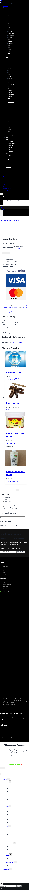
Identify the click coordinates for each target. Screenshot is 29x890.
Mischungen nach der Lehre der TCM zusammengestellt (16, 803)
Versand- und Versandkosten (12, 874)
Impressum (6, 574)
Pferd (7, 826)
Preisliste (5, 588)
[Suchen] (17, 490)
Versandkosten (7, 584)
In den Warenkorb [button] (10, 379)
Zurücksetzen (16, 248)
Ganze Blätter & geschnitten (14, 856)
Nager (9, 867)
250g (17, 342)
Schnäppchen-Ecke (10, 509)
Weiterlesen (9, 443)
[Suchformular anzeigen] (1, 194)
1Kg (14, 342)
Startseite (5, 777)
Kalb (26, 305)
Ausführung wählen (11, 410)
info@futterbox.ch (10, 704)
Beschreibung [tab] (8, 311)
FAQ (4, 582)
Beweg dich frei (13, 372)
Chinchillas (10, 852)
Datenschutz (6, 572)
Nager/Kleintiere (9, 505)
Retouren (5, 586)
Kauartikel (4, 307)
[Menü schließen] (0, 774)
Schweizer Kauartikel (13, 307)
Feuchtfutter (11, 785)
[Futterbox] (3, 3)
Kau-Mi (25, 307)
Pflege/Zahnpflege (12, 824)
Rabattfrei (7, 497)
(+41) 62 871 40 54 (12, 702)
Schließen (3, 767)
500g (20, 342)
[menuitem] (5, 6)
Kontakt (5, 568)
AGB (4, 570)
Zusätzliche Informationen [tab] (11, 312)
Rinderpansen (12, 403)
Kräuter (7, 507)
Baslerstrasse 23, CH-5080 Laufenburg (16, 701)
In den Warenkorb (5, 253)
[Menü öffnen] (1, 214)
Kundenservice (6, 869)
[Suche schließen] (1, 884)
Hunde (22, 305)
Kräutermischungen (12, 859)
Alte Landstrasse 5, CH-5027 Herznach (16, 699)
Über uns (5, 566)
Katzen (7, 501)
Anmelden (5, 880)
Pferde (7, 503)
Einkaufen (5, 779)
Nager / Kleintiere (9, 843)
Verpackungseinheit (7, 247)
